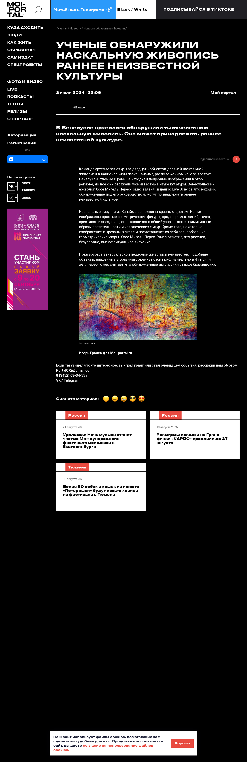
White (141, 9)
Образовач (21, 50)
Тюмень (77, 467)
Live (12, 89)
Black (123, 9)
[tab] (27, 135)
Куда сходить (25, 27)
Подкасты (20, 97)
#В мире (79, 107)
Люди (14, 35)
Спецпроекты (24, 65)
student (28, 189)
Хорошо (182, 743)
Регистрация (21, 143)
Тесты (15, 104)
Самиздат (20, 57)
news (26, 182)
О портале (20, 119)
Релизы (17, 111)
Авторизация (22, 135)
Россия (76, 415)
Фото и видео (25, 82)
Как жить (19, 42)
